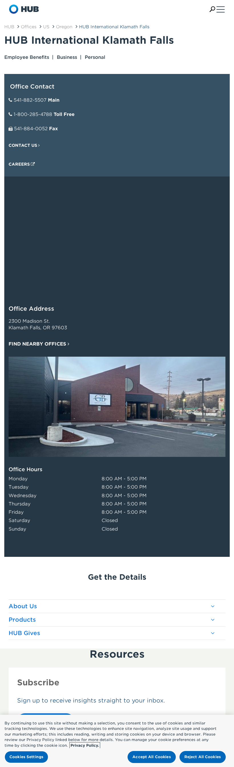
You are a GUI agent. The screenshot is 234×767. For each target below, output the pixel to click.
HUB (9, 26)
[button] (212, 9)
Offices (29, 26)
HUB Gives (24, 633)
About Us (23, 606)
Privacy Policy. (84, 745)
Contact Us (23, 145)
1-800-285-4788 (33, 114)
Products (22, 619)
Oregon (64, 26)
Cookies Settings (26, 757)
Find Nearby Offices (38, 344)
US (46, 26)
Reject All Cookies (202, 757)
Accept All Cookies (151, 757)
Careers (20, 164)
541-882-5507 (30, 100)
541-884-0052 (31, 128)
